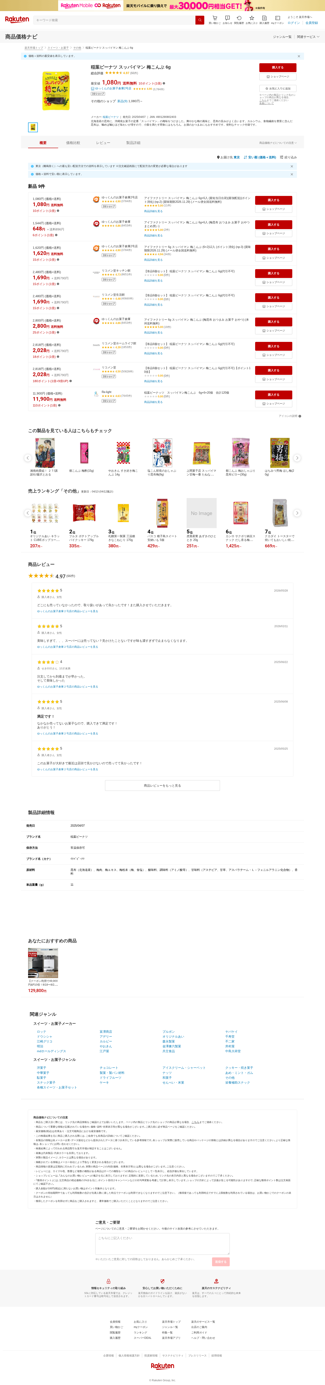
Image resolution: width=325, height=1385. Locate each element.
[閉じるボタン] (299, 56)
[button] (227, 20)
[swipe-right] (297, 458)
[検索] (199, 20)
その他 (77, 47)
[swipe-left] (27, 458)
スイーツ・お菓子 (58, 47)
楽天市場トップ (34, 47)
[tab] (43, 143)
